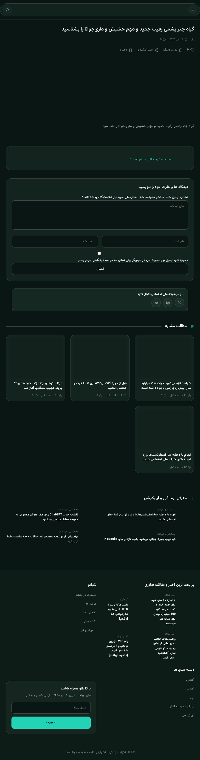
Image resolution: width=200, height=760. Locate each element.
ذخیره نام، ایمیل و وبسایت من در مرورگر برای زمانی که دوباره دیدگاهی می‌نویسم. (133, 260)
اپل (192, 697)
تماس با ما (89, 612)
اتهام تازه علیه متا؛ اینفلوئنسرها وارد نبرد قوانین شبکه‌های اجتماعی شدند (167, 457)
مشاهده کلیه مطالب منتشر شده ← (150, 159)
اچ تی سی (188, 715)
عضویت (51, 722)
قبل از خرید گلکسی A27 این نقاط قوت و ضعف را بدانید (100, 386)
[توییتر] (179, 302)
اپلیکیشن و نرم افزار (182, 706)
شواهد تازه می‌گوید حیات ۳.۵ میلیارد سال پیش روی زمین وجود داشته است (166, 386)
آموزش (189, 688)
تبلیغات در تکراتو (86, 595)
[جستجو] (7, 9)
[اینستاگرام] (167, 302)
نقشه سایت (88, 621)
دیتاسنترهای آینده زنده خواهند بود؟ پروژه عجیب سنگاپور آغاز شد (38, 386)
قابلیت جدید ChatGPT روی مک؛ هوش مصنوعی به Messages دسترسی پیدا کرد (46, 517)
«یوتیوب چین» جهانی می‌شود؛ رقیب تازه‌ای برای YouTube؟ (140, 539)
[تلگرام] (156, 302)
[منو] (192, 9)
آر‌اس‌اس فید (88, 630)
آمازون (190, 680)
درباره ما (91, 603)
